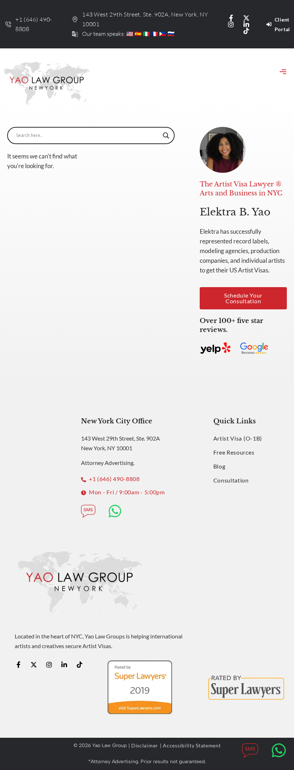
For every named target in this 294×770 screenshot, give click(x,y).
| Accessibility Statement (190, 745)
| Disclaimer (143, 745)
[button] (283, 72)
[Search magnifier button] (166, 135)
